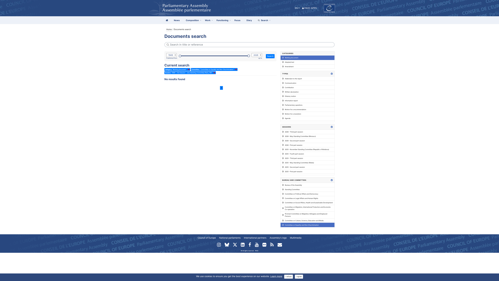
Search (264, 20)
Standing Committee (292, 189)
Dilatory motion (290, 96)
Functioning (222, 20)
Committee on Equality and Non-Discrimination (302, 225)
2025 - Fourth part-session (294, 154)
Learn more (276, 276)
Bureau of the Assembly (293, 185)
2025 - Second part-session (295, 167)
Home (169, 29)
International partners (255, 238)
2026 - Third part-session (294, 132)
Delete (188, 69)
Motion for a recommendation (295, 109)
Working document (291, 58)
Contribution (289, 87)
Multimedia (295, 238)
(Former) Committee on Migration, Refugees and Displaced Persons (306, 215)
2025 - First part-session (293, 172)
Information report (291, 101)
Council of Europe (207, 238)
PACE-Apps (310, 8)
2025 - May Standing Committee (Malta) (299, 163)
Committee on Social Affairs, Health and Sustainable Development (309, 203)
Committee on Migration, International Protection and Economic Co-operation (308, 208)
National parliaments (230, 238)
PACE (256, 250)
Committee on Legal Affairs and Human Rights (301, 198)
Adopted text (289, 62)
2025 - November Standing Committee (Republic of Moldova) (307, 149)
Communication (290, 83)
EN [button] (296, 8)
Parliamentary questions (293, 105)
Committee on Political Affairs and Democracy (301, 194)
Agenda (287, 118)
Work (207, 20)
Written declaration (292, 92)
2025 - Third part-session (294, 158)
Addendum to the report (293, 79)
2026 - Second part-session (295, 141)
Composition (192, 20)
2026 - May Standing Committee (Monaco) (300, 136)
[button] (332, 73)
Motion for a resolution (293, 114)
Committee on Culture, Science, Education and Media (304, 221)
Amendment (289, 67)
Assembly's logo (278, 238)
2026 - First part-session (293, 145)
